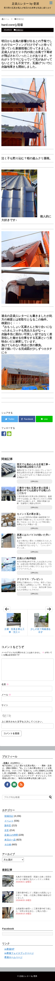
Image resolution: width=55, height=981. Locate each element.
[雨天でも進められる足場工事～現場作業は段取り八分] (8, 470)
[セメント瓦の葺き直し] (8, 520)
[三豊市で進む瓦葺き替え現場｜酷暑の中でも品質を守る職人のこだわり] (8, 494)
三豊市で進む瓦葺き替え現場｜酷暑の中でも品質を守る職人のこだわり (33, 490)
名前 (5, 684)
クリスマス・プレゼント (30, 579)
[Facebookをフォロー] (3, 433)
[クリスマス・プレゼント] (8, 585)
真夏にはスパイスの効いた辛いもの (33, 536)
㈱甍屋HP (9, 949)
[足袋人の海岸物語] (8, 564)
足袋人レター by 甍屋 (25, 3)
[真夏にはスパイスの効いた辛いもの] (8, 541)
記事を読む (34, 481)
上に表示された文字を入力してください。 (22, 721)
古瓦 (6, 830)
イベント (8, 821)
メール (6, 695)
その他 (7, 844)
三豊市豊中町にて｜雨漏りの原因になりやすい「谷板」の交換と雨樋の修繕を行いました (33, 895)
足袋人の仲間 (11, 835)
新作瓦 (7, 825)
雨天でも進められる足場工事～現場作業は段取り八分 (33, 465)
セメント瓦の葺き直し (29, 514)
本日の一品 (10, 840)
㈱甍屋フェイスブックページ (19, 953)
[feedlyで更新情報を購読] (9, 433)
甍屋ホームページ (13, 957)
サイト (4, 705)
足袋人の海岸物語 (26, 558)
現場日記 (19, 30)
